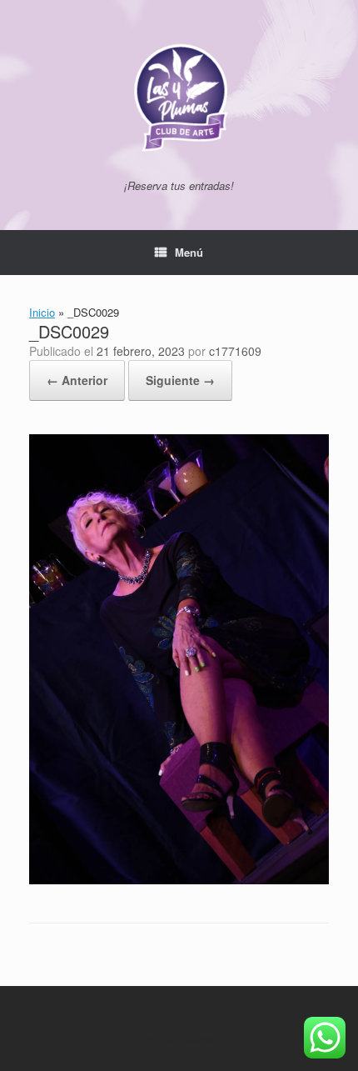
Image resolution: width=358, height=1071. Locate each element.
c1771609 (235, 351)
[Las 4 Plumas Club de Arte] (179, 96)
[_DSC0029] (179, 880)
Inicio (42, 312)
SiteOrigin (198, 1038)
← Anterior (77, 380)
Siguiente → (180, 380)
